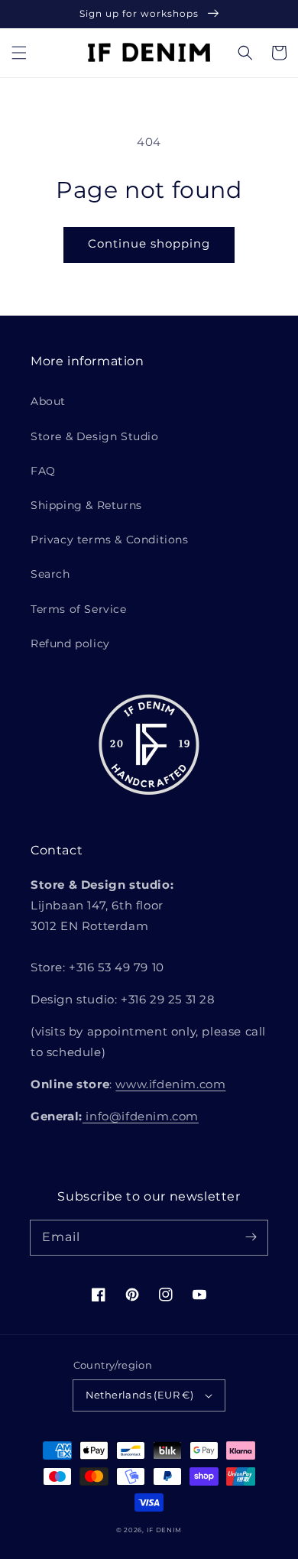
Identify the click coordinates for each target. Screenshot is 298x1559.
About (48, 401)
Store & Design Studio (95, 436)
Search (50, 574)
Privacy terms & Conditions (110, 539)
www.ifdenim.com (170, 1084)
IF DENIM (165, 1530)
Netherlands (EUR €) (140, 1395)
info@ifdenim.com (141, 1116)
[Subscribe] (250, 1237)
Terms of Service (79, 609)
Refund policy (70, 643)
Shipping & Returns (86, 505)
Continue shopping (149, 243)
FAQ (43, 471)
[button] (19, 53)
